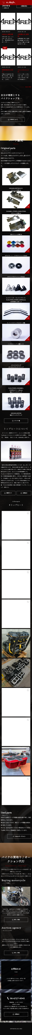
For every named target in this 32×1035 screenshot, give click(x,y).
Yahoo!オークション (20, 836)
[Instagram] (28, 537)
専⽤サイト (9, 493)
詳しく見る (17, 920)
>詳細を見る (24, 6)
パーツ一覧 (17, 421)
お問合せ (25, 493)
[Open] (16, 525)
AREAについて (14, 119)
